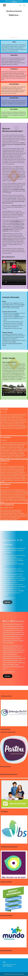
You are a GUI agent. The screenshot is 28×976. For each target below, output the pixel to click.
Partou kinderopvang (5, 766)
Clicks (14, 20)
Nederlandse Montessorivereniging (8, 774)
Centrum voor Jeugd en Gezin (8, 732)
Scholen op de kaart (6, 881)
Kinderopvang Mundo (6, 950)
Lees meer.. (7, 602)
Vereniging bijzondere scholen (9, 846)
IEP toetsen (4, 811)
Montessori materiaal (6, 696)
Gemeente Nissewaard (6, 915)
